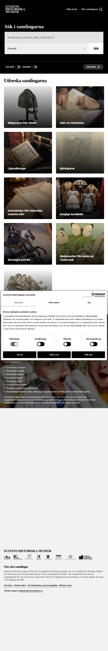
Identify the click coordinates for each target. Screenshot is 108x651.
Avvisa (20, 355)
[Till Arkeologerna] (7, 557)
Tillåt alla (88, 355)
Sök (96, 48)
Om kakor (8, 585)
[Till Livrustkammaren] (48, 557)
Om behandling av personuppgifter (43, 585)
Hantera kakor (20, 585)
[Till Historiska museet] (39, 557)
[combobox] (47, 48)
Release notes (65, 585)
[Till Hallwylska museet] (29, 557)
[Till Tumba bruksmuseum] (70, 557)
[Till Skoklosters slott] (58, 557)
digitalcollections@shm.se (31, 591)
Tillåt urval (54, 355)
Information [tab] (54, 302)
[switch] (41, 344)
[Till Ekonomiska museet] (18, 557)
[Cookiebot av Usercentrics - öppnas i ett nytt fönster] (93, 295)
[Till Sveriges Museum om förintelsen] (85, 557)
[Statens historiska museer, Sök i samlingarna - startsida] (15, 9)
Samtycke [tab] (18, 302)
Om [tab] (89, 302)
